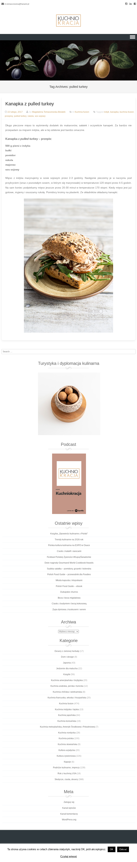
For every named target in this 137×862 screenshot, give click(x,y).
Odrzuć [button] (123, 849)
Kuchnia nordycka (67, 732)
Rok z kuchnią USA (67, 773)
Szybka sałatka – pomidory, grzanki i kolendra (69, 568)
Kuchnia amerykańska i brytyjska (67, 680)
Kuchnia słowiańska (67, 744)
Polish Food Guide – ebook (69, 586)
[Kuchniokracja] (68, 20)
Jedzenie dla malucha (67, 668)
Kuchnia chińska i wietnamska (67, 692)
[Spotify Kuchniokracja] (69, 484)
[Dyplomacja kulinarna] (69, 404)
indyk (106, 112)
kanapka (114, 112)
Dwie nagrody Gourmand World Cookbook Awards (69, 563)
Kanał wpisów (69, 808)
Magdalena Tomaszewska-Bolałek (48, 112)
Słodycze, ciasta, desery (66, 779)
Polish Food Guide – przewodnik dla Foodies (69, 574)
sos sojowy (40, 116)
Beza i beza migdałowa (69, 598)
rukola (31, 116)
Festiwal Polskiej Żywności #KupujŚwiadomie (69, 557)
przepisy (9, 116)
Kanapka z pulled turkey (29, 103)
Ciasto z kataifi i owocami (69, 551)
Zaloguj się (69, 802)
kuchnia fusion (127, 112)
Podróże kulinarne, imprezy (66, 767)
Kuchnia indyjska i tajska (67, 709)
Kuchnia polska (66, 738)
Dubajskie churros (69, 592)
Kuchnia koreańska (66, 721)
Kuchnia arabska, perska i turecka (66, 686)
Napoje (67, 762)
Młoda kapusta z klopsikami (69, 580)
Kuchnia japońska (67, 715)
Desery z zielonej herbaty (67, 651)
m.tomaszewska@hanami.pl (17, 4)
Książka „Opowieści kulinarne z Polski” (69, 533)
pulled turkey (20, 116)
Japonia (67, 663)
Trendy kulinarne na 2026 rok (69, 539)
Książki (66, 674)
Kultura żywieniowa (66, 756)
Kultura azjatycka (67, 750)
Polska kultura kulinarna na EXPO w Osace (69, 545)
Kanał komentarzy (69, 814)
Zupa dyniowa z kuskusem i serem (69, 609)
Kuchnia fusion (82, 112)
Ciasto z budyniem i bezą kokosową (69, 603)
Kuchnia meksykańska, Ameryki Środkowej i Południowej (67, 727)
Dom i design (67, 657)
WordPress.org (69, 819)
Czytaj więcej (68, 856)
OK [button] (111, 849)
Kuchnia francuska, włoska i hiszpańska (67, 697)
